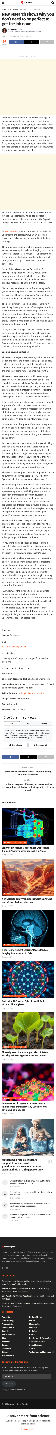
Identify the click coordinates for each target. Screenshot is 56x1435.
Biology (5, 1331)
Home (4, 9)
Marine (32, 1320)
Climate (5, 1352)
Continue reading (28, 1429)
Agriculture (7, 1317)
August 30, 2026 (8, 855)
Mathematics (35, 1324)
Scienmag (10, 1404)
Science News (13, 9)
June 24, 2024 (7, 36)
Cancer (5, 1345)
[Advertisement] (28, 50)
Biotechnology (8, 1334)
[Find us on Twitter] (7, 1268)
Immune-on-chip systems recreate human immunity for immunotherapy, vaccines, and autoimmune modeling (24, 1106)
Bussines (6, 1341)
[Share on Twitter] (31, 42)
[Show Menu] (3, 2)
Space (32, 1348)
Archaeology (7, 1324)
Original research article (33, 693)
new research (11, 231)
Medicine (33, 1327)
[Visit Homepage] (28, 3)
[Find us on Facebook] (2, 1268)
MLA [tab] (28, 723)
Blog (4, 1338)
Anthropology (8, 1320)
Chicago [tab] (44, 723)
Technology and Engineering (30, 9)
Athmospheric (8, 1327)
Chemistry (6, 1348)
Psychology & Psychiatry (40, 1338)
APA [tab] (12, 723)
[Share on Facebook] (16, 42)
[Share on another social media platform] (47, 42)
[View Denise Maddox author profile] (4, 30)
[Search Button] (52, 2)
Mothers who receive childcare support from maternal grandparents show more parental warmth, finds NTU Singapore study (22, 1164)
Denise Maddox (16, 29)
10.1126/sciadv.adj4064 (13, 646)
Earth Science (8, 1355)
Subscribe (9, 1384)
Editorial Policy (35, 1317)
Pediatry (33, 1331)
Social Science (35, 1345)
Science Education (37, 1341)
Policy (32, 1334)
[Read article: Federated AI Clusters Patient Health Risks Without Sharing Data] (28, 979)
